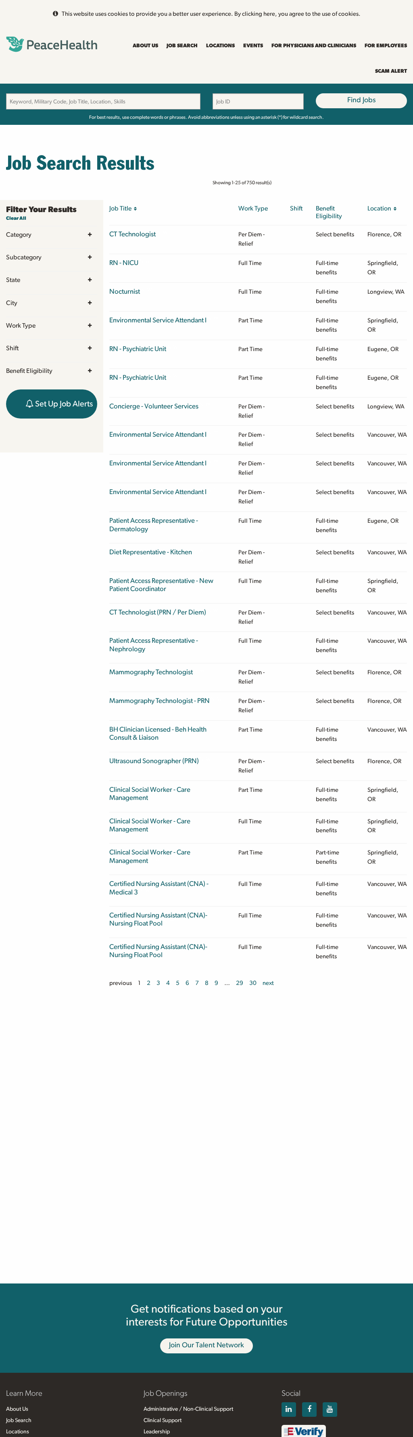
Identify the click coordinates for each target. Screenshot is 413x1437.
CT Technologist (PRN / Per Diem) (157, 612)
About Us (145, 45)
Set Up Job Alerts (63, 404)
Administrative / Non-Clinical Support (188, 1409)
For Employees (386, 45)
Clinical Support (162, 1420)
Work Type (20, 325)
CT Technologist (132, 234)
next (268, 983)
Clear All (16, 218)
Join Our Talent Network (206, 1345)
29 (239, 983)
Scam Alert (391, 71)
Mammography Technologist (151, 672)
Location (380, 208)
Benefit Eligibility (29, 371)
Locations (220, 45)
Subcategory (24, 257)
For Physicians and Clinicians (313, 45)
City (11, 303)
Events (253, 45)
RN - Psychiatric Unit (137, 348)
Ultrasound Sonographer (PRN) (154, 760)
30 (253, 983)
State (13, 280)
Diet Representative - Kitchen (150, 552)
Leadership (157, 1432)
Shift (12, 348)
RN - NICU (123, 262)
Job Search (182, 45)
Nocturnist (124, 291)
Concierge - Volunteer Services (153, 406)
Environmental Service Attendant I (157, 320)
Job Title (121, 208)
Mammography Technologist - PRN (159, 700)
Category (18, 234)
